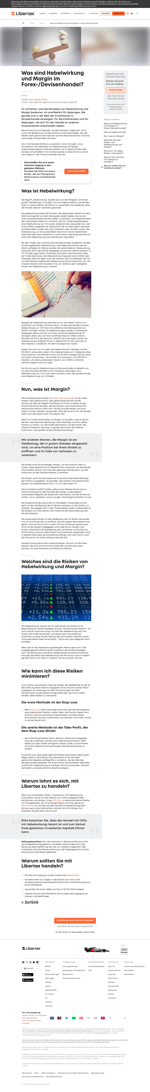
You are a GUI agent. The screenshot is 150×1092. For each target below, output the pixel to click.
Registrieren (118, 13)
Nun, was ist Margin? (114, 136)
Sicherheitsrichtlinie (54, 1076)
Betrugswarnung (97, 1073)
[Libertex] (24, 13)
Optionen (49, 1006)
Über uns (111, 966)
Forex (42, 23)
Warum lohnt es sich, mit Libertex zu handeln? (114, 159)
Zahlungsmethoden (70, 966)
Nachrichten (113, 978)
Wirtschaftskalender (96, 966)
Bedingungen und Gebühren (74, 970)
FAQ (89, 970)
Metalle (48, 982)
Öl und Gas (49, 994)
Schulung (111, 974)
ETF (46, 998)
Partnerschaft (113, 986)
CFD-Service (58, 800)
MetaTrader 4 (129, 970)
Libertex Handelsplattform (134, 966)
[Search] (137, 13)
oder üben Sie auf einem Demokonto (75, 926)
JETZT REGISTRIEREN (76, 171)
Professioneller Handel (71, 978)
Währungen (49, 978)
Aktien (47, 970)
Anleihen (48, 1002)
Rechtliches (27, 1073)
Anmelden (106, 13)
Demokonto (73, 875)
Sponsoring (112, 990)
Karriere (111, 994)
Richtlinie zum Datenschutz (33, 1076)
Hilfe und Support (48, 1073)
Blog (32, 23)
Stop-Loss (35, 710)
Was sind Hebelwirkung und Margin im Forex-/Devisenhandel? (115, 126)
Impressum (112, 998)
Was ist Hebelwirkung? (115, 132)
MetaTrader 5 (129, 974)
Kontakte (111, 982)
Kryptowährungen (52, 974)
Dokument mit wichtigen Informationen (73, 1073)
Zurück (31, 902)
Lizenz (36, 1073)
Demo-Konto (27, 806)
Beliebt (48, 966)
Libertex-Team (40, 100)
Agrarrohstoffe (50, 990)
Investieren (53, 13)
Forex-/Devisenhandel (63, 398)
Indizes (48, 986)
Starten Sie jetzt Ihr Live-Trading (75, 920)
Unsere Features (114, 970)
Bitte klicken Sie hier (51, 6)
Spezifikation (68, 974)
